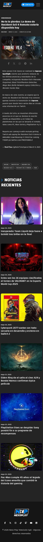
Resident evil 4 (8, 168)
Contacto (29, 4)
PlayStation (15, 164)
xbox (35, 168)
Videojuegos (6, 18)
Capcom (34, 100)
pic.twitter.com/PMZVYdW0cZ (21, 140)
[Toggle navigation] (38, 5)
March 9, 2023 (34, 147)
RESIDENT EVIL (26, 164)
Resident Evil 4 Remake (23, 168)
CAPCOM (6, 164)
